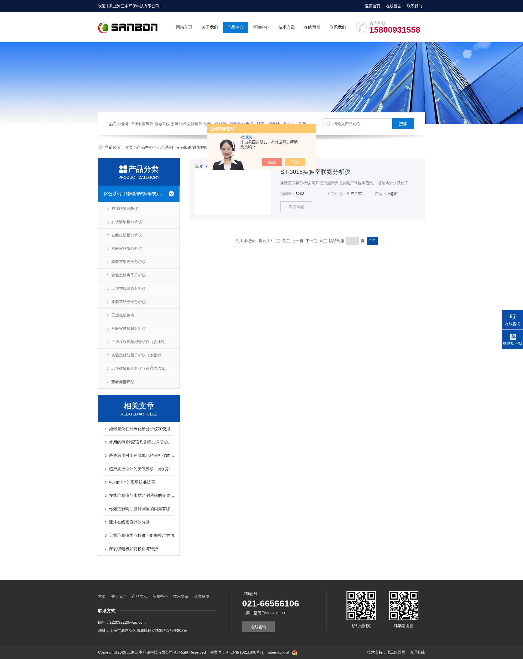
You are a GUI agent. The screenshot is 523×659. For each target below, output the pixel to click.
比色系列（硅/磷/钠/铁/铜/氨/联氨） (188, 147)
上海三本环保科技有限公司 (136, 6)
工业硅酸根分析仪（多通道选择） (140, 368)
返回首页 (372, 6)
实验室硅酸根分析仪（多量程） (138, 355)
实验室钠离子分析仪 (128, 302)
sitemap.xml (278, 652)
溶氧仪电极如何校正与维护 (133, 548)
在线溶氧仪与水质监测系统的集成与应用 (141, 495)
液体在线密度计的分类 (129, 522)
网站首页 (184, 27)
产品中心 (235, 27)
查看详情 (296, 206)
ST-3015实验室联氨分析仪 (315, 171)
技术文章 (286, 27)
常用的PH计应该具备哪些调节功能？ (141, 442)
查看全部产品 (122, 382)
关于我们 (210, 27)
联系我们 (414, 6)
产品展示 (139, 596)
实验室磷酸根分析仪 (128, 328)
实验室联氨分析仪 (126, 248)
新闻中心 (261, 27)
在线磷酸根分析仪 (126, 222)
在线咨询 (258, 627)
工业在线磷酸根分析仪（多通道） (140, 342)
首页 (129, 147)
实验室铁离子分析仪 (128, 275)
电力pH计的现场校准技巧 (132, 482)
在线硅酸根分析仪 (126, 235)
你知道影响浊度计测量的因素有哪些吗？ (141, 508)
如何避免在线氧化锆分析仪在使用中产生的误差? (141, 428)
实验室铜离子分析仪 (128, 262)
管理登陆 (417, 652)
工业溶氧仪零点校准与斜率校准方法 (141, 535)
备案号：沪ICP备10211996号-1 (237, 652)
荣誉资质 (201, 596)
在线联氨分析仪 (124, 208)
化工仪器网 (395, 652)
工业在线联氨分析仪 (128, 288)
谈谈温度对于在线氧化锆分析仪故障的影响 (141, 455)
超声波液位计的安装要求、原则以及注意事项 (141, 468)
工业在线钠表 (122, 315)
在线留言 (393, 6)
